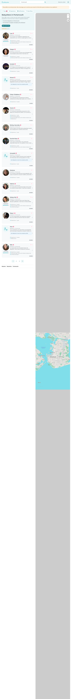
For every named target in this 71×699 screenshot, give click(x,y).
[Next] (22, 261)
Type (5, 11)
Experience (13, 11)
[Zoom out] (68, 17)
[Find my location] (68, 20)
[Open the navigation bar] (68, 2)
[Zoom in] (68, 15)
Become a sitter (62, 2)
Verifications (21, 11)
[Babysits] (5, 2)
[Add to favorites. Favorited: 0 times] (32, 139)
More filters (30, 11)
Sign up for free (5, 25)
